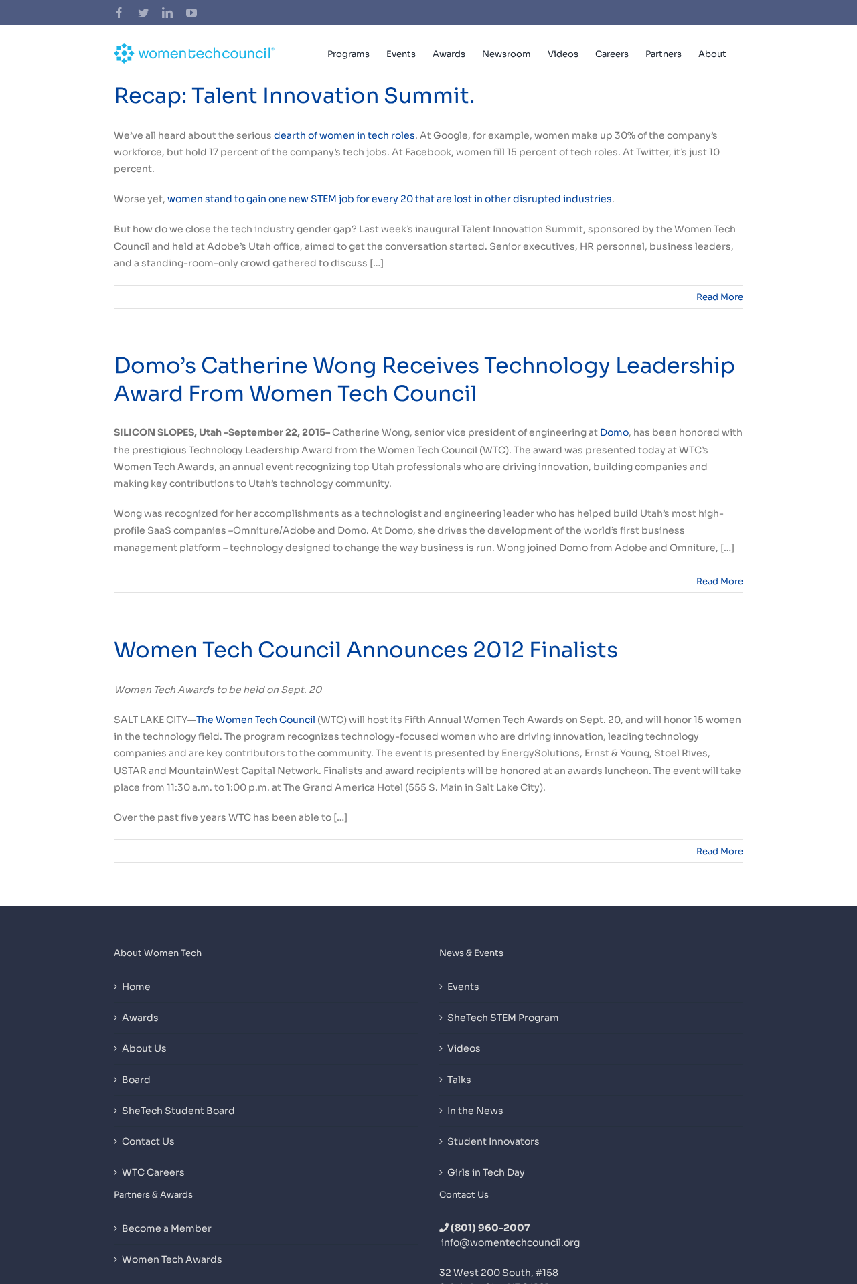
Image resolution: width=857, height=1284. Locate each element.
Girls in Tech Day (486, 1172)
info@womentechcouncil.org (510, 1242)
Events (463, 987)
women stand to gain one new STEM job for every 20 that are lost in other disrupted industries (389, 199)
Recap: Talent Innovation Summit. (294, 95)
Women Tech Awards (172, 1259)
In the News (475, 1111)
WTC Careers (153, 1172)
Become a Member (167, 1228)
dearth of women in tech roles (344, 135)
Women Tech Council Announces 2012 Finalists (366, 650)
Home (136, 987)
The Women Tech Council (255, 720)
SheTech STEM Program (503, 1018)
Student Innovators (493, 1141)
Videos (464, 1048)
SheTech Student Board (178, 1111)
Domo (614, 432)
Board (136, 1080)
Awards (140, 1018)
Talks (459, 1080)
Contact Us (148, 1141)
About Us (144, 1048)
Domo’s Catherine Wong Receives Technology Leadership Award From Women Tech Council (424, 379)
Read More (719, 297)
